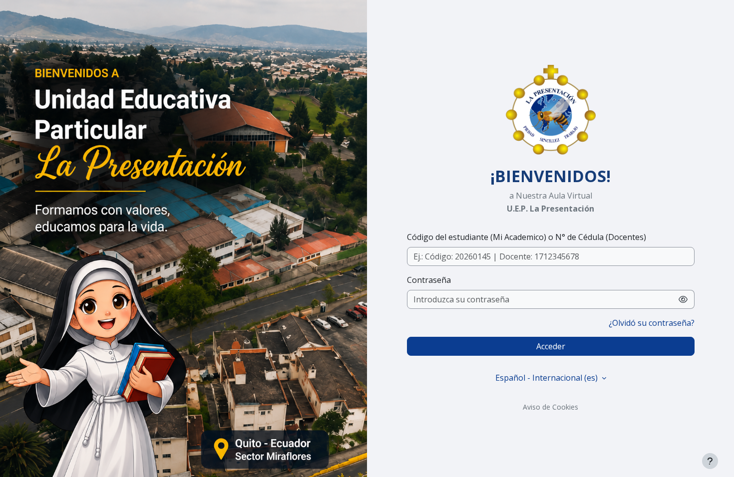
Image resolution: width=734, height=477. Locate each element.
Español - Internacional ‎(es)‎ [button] (547, 377)
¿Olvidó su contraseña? (652, 322)
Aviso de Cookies (550, 407)
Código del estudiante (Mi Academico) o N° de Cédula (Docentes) (526, 237)
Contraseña (429, 279)
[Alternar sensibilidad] (683, 299)
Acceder (550, 346)
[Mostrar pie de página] (710, 461)
